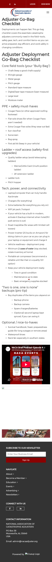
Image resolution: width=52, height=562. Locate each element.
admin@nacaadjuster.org (25, 541)
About (9, 474)
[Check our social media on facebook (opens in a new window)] (10, 5)
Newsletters (12, 494)
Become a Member (15, 478)
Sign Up (25, 460)
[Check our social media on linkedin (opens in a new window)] (16, 5)
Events (9, 486)
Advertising (11, 490)
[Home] (21, 12)
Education (11, 482)
